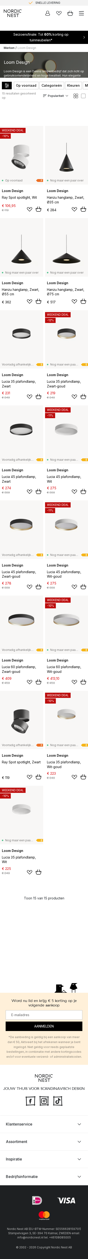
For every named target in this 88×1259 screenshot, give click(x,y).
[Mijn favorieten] (59, 13)
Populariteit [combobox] (56, 96)
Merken (9, 48)
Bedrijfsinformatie (22, 1176)
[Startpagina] (13, 13)
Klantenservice (19, 1124)
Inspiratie (14, 1159)
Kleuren (73, 85)
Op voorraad (26, 85)
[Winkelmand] (70, 13)
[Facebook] (30, 1100)
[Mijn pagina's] (47, 13)
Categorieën (52, 85)
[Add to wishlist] (29, 209)
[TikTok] (58, 1100)
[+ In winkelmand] (38, 209)
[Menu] (81, 13)
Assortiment (16, 1141)
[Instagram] (44, 1100)
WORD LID (64, 5)
